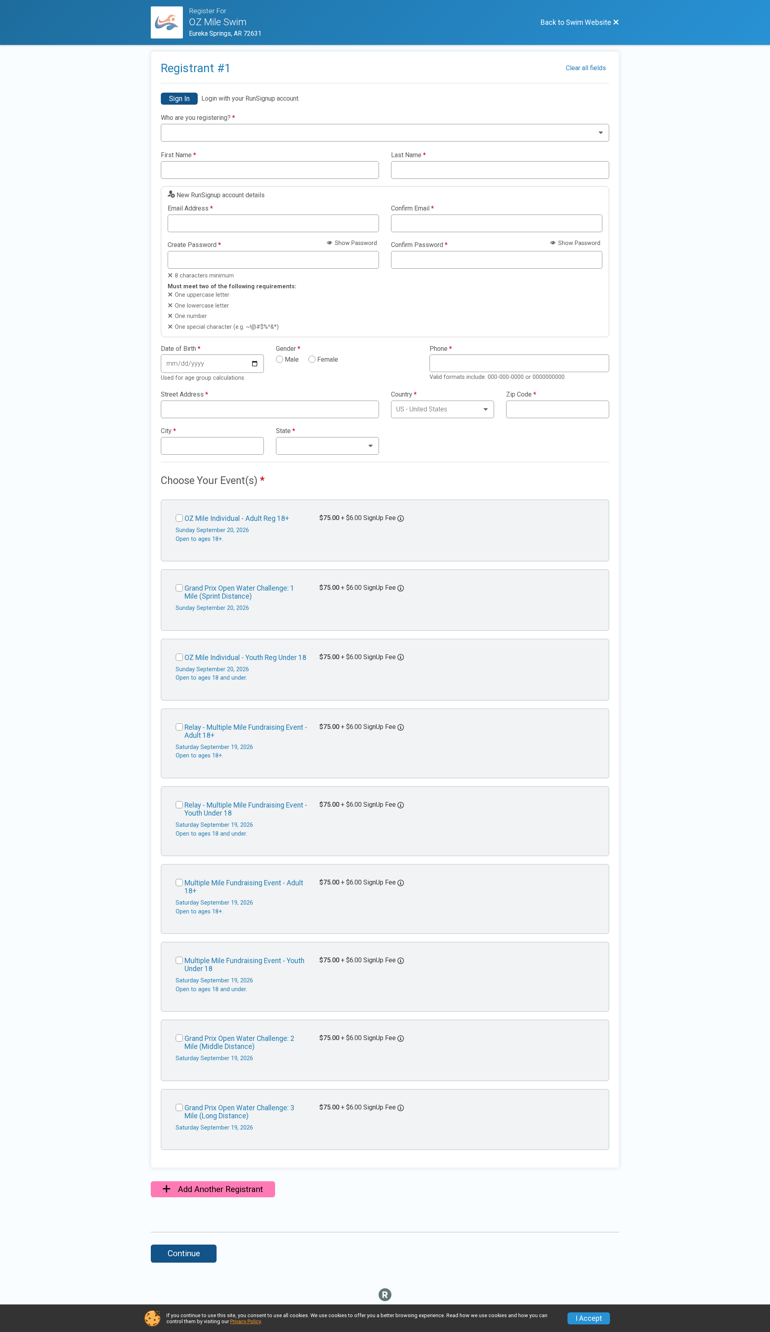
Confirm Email (412, 208)
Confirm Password (419, 245)
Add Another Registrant (219, 1189)
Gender (288, 348)
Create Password (194, 245)
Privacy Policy (245, 1321)
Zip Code (521, 394)
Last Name (408, 155)
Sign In (179, 99)
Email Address (190, 208)
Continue (184, 1253)
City (168, 431)
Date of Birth (181, 348)
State (285, 431)
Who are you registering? (198, 117)
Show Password (355, 243)
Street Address (184, 394)
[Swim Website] (170, 22)
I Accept (588, 1318)
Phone (441, 348)
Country (404, 394)
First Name (178, 155)
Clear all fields (586, 68)
